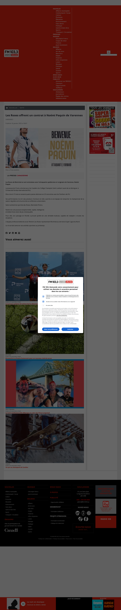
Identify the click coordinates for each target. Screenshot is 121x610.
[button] (60, 305)
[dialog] (60, 305)
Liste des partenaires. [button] (61, 315)
